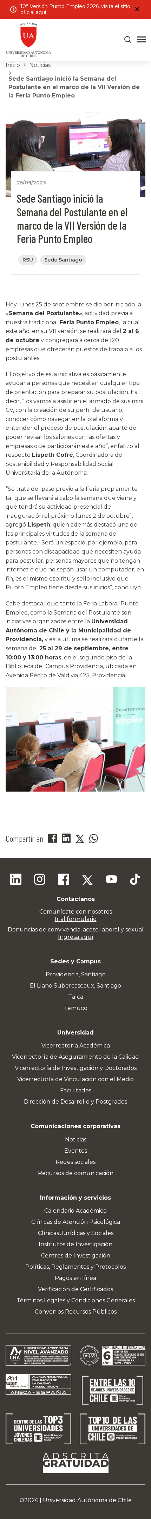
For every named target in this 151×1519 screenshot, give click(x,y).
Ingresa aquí (75, 937)
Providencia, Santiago (76, 974)
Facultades (75, 1090)
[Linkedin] (15, 880)
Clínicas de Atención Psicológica (75, 1222)
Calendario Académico (75, 1210)
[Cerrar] (137, 9)
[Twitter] (87, 880)
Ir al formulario (76, 919)
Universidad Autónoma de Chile (87, 1500)
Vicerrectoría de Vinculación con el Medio (75, 1079)
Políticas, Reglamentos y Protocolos (75, 1266)
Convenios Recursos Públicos (76, 1311)
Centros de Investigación (75, 1255)
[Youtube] (111, 880)
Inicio (13, 65)
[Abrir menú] (141, 39)
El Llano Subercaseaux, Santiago (75, 985)
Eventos (75, 1150)
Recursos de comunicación (75, 1173)
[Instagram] (39, 880)
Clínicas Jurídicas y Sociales (75, 1233)
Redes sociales (75, 1162)
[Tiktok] (135, 880)
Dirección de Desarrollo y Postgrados (75, 1101)
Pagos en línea (75, 1278)
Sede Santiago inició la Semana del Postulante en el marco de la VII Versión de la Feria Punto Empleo (74, 87)
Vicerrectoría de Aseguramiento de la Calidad (75, 1056)
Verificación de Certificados (75, 1289)
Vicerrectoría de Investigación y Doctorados (76, 1068)
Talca (75, 997)
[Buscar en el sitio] (127, 39)
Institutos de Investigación (75, 1244)
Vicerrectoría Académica (75, 1045)
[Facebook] (63, 880)
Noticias (40, 65)
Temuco (75, 1008)
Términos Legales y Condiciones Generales (76, 1300)
